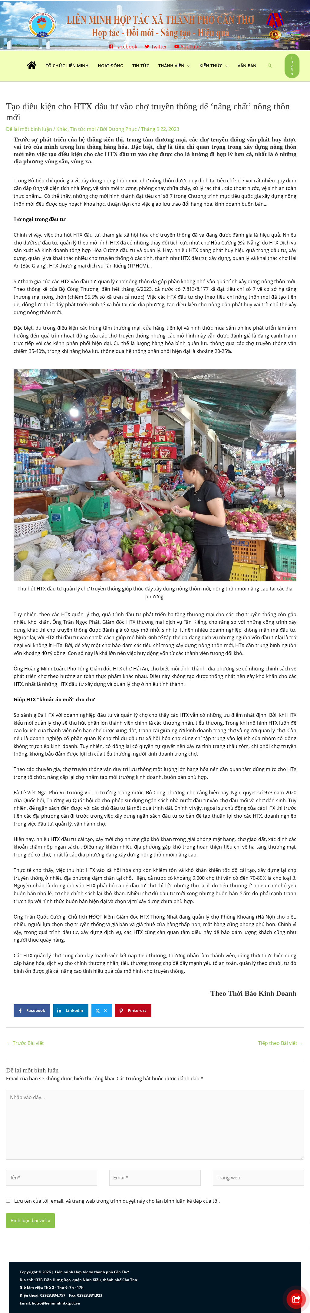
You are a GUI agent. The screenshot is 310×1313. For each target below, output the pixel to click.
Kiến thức (211, 65)
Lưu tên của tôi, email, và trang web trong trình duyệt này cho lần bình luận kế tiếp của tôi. (117, 1201)
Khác (62, 129)
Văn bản (247, 65)
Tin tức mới (83, 129)
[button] (269, 65)
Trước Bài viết (25, 1043)
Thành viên (171, 65)
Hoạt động (110, 65)
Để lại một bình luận (29, 129)
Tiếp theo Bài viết (280, 1043)
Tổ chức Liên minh (67, 65)
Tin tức (140, 65)
